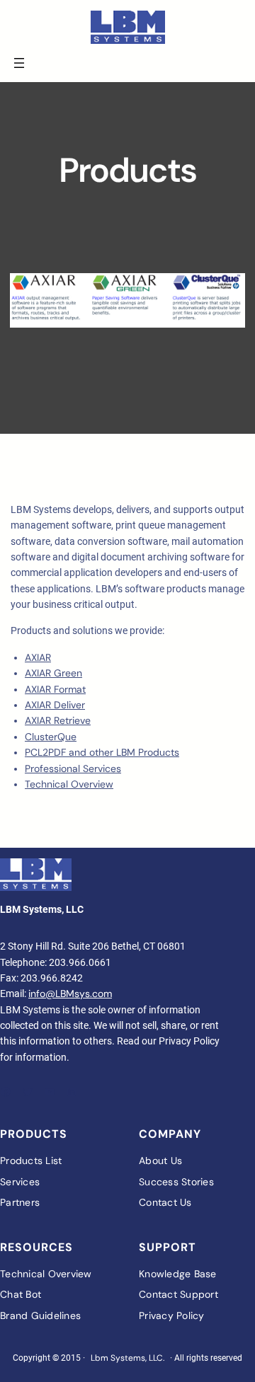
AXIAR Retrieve (58, 720)
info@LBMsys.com (70, 993)
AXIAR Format (55, 689)
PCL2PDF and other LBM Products (102, 752)
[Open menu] (19, 62)
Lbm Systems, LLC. (127, 1358)
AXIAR (38, 657)
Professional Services (73, 768)
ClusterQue (50, 736)
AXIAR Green (53, 673)
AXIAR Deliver (55, 704)
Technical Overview (69, 784)
